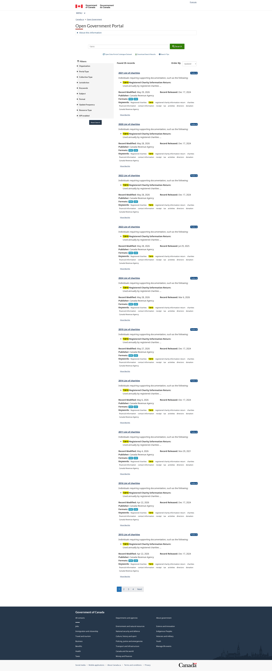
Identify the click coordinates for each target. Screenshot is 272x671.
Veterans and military (164, 636)
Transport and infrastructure (127, 646)
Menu (79, 13)
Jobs (77, 626)
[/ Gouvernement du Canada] (94, 7)
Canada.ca (80, 19)
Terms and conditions (133, 665)
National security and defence (128, 631)
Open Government (94, 19)
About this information (90, 32)
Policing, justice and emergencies (129, 641)
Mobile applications (96, 665)
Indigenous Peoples (164, 631)
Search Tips (165, 54)
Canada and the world (125, 651)
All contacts (80, 618)
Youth (158, 641)
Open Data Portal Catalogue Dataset (118, 54)
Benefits (78, 646)
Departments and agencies (127, 618)
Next (140, 590)
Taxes (77, 656)
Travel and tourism (83, 636)
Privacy (147, 665)
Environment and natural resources (130, 626)
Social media (80, 665)
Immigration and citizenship (86, 631)
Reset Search (95, 122)
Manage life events (163, 646)
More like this (125, 115)
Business (79, 641)
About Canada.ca (114, 665)
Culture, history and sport (126, 636)
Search (178, 46)
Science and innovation (165, 626)
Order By (176, 63)
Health (78, 651)
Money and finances (124, 656)
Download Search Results (146, 54)
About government (163, 618)
